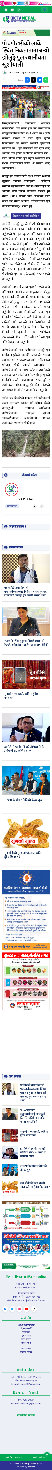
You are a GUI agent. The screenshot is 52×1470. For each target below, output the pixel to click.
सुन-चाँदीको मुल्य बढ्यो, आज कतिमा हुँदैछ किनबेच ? (23, 855)
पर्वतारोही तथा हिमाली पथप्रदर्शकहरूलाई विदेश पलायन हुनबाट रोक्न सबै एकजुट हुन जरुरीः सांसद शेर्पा (25, 591)
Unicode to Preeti (22, 1457)
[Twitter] (34, 506)
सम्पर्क (35, 1457)
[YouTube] (12, 10)
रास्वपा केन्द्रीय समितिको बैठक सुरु (23, 800)
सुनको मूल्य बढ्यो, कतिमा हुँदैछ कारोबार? (21, 695)
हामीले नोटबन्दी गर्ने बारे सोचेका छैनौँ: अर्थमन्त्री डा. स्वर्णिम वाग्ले (24, 748)
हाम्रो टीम (9, 1457)
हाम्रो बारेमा (42, 1457)
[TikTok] (19, 10)
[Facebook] (6, 10)
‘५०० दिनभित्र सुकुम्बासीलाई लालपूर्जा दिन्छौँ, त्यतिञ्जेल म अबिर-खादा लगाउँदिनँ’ (26, 642)
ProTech (31, 1466)
